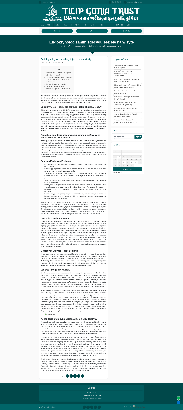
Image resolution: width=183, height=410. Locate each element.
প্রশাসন (57, 25)
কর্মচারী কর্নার (92, 31)
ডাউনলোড (109, 25)
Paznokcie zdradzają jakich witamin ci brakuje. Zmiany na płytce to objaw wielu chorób (59, 80)
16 (127, 159)
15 (123, 159)
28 (119, 165)
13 (115, 159)
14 (119, 159)
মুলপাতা (63, 46)
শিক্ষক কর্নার (57, 31)
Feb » (120, 172)
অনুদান (92, 25)
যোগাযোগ (129, 25)
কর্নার (85, 25)
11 (136, 156)
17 (131, 159)
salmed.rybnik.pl (80, 46)
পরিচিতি (49, 25)
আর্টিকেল (70, 46)
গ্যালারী (101, 25)
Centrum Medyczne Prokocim (56, 84)
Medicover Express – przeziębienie (58, 89)
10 (131, 156)
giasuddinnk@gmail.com (92, 395)
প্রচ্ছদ (42, 25)
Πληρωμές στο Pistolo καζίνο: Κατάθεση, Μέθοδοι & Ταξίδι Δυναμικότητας (124, 73)
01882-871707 (92, 392)
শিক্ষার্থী (77, 25)
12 (140, 156)
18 (136, 159)
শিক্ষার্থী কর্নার (126, 31)
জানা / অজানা (119, 25)
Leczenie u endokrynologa (55, 86)
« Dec (115, 172)
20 (115, 162)
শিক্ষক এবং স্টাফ (68, 25)
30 (127, 165)
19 (140, 159)
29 (123, 165)
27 (115, 165)
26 (140, 162)
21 (119, 162)
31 (131, 165)
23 (127, 162)
